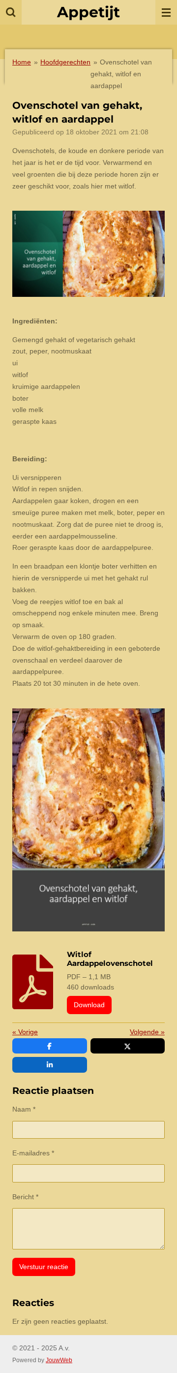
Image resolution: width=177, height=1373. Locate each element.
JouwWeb (59, 1360)
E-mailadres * (33, 1153)
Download (89, 1005)
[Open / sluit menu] (166, 12)
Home (21, 62)
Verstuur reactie (43, 1267)
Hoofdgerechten (65, 62)
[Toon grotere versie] (88, 253)
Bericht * (25, 1197)
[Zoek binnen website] (11, 12)
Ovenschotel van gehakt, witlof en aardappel (121, 74)
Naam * (23, 1109)
